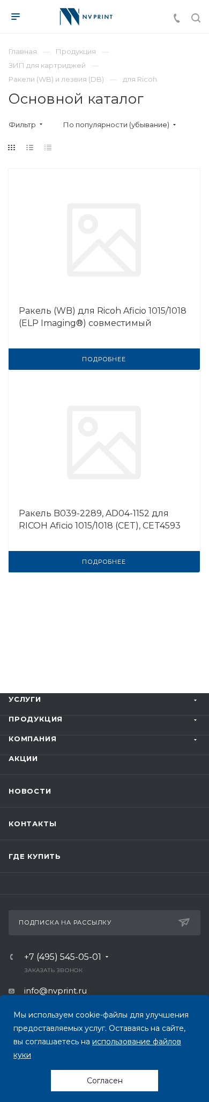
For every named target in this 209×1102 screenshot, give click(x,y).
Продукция (36, 719)
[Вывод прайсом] (48, 147)
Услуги (25, 699)
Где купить (35, 856)
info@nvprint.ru (55, 990)
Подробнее (103, 359)
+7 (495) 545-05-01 (62, 957)
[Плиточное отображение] (12, 147)
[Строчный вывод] (30, 147)
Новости (30, 791)
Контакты (32, 823)
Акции (23, 758)
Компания (32, 738)
